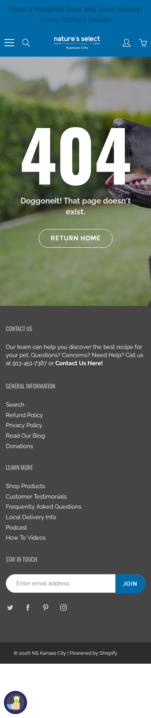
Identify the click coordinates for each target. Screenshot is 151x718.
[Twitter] (10, 607)
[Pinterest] (45, 607)
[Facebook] (27, 607)
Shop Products (25, 486)
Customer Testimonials (36, 496)
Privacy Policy (24, 425)
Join (130, 584)
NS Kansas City (49, 653)
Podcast (16, 527)
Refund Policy (24, 415)
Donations (19, 446)
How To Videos (26, 537)
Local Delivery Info (31, 517)
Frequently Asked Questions (43, 506)
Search (15, 404)
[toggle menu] (9, 42)
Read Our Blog (25, 435)
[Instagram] (63, 607)
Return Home (76, 238)
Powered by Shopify (93, 653)
